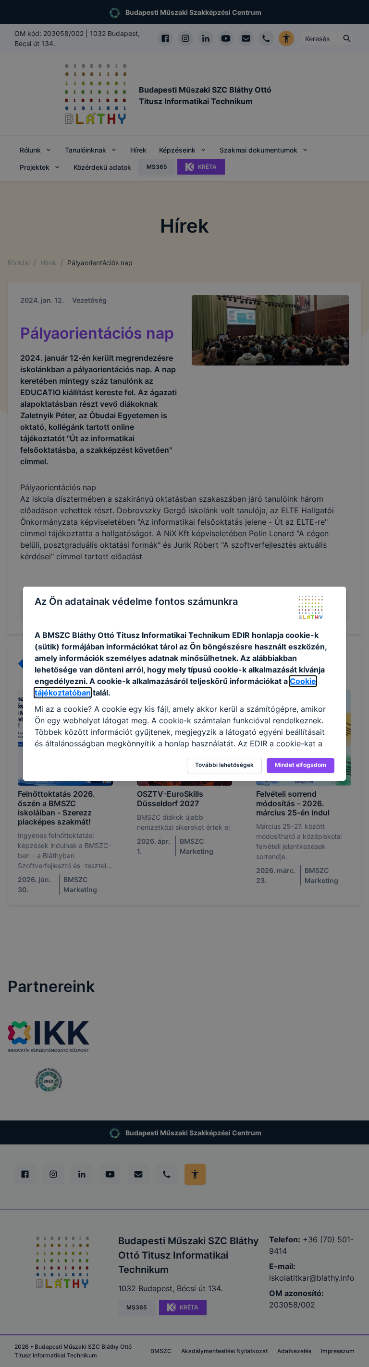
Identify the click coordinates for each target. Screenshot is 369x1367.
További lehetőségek (224, 764)
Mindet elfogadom (300, 764)
